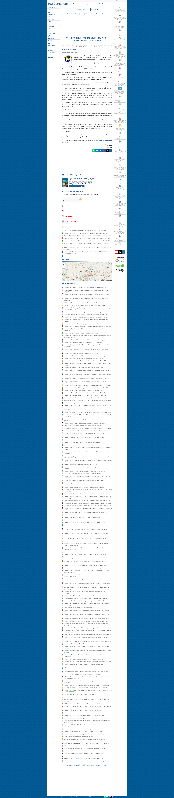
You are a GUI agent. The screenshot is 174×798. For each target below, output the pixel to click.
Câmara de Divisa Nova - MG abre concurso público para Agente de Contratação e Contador (86, 467)
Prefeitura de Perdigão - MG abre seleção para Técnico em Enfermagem (83, 342)
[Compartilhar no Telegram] (97, 150)
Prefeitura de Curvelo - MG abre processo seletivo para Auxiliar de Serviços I (84, 340)
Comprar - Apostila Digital (76, 186)
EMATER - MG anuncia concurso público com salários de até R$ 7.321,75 (83, 473)
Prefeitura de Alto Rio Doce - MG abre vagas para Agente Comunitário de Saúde (85, 601)
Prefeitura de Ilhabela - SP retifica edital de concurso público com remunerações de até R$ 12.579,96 (87, 681)
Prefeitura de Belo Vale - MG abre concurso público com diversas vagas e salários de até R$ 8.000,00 (87, 477)
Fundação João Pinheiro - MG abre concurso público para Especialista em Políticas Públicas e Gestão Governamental (86, 544)
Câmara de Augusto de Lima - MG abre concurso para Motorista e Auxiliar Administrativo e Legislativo (84, 548)
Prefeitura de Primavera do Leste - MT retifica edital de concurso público (83, 731)
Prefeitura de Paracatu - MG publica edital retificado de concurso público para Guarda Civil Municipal (87, 655)
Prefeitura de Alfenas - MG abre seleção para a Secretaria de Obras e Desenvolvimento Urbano (87, 419)
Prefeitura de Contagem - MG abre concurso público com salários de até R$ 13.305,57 (87, 241)
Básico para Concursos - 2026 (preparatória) (81, 178)
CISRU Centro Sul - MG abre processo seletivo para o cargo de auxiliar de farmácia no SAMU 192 (87, 291)
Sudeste (52, 19)
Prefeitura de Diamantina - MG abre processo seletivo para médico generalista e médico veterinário (87, 408)
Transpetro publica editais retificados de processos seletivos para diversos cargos (86, 671)
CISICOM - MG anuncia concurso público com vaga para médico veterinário (84, 480)
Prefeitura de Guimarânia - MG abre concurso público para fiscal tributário (84, 487)
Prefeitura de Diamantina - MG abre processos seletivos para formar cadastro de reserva (88, 412)
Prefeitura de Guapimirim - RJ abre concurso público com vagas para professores (120, 77)
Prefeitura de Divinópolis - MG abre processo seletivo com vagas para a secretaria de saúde (86, 295)
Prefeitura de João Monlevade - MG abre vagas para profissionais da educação (85, 356)
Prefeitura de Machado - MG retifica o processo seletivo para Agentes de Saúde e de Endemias (86, 647)
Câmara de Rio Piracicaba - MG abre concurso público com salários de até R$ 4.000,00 (87, 500)
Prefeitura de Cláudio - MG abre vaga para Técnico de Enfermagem (82, 442)
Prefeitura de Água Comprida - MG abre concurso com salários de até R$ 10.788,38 (86, 621)
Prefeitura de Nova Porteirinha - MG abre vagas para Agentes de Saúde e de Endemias (87, 628)
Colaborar (52, 54)
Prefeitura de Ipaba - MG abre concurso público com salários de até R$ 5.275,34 (85, 512)
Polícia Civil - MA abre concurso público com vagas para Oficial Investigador (84, 753)
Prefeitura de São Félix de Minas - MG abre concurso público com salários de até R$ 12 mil (87, 611)
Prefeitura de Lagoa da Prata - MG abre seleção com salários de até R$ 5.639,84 (85, 361)
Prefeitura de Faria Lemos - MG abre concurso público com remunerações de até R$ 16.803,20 (86, 615)
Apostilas (52, 9)
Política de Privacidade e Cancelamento (69, 796)
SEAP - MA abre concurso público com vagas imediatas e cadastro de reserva (84, 751)
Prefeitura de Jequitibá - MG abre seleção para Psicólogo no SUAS (81, 353)
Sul (51, 21)
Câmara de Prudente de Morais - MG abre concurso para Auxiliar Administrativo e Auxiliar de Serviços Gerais (86, 252)
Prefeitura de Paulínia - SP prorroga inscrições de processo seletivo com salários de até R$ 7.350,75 (88, 691)
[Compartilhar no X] (107, 150)
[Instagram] (112, 797)
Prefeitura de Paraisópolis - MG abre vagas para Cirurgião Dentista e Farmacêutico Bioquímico (86, 299)
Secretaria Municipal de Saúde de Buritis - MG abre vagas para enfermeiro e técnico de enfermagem (87, 345)
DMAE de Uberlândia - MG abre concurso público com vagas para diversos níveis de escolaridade (86, 588)
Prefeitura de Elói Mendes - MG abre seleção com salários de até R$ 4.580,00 (84, 471)
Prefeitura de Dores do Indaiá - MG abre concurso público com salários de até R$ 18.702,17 (85, 530)
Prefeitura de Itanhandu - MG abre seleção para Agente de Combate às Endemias (86, 430)
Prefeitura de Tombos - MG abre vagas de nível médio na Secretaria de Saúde (84, 437)
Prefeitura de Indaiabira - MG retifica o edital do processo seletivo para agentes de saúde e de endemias (88, 452)
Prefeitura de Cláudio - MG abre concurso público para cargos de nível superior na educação (86, 624)
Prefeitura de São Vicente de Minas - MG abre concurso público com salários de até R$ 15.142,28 (87, 434)
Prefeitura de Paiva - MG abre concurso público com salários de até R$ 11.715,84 (85, 393)
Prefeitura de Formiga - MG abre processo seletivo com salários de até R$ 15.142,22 (86, 403)
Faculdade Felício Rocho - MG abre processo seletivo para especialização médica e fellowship (86, 244)
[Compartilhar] (110, 150)
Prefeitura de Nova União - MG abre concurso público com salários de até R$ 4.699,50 (87, 256)
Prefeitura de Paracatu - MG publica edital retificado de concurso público (83, 659)
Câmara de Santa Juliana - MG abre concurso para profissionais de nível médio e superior (88, 596)
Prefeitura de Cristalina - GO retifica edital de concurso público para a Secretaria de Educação (86, 725)
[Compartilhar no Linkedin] (100, 150)
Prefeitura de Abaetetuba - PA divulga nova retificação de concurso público (86, 734)
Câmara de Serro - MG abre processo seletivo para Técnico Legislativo (82, 398)
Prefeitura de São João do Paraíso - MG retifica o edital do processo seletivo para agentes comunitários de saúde (88, 456)
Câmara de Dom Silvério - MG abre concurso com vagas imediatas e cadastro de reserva (87, 503)
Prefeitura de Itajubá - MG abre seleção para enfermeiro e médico (81, 324)
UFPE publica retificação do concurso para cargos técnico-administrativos (84, 758)
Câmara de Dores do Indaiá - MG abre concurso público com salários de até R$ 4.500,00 (87, 428)
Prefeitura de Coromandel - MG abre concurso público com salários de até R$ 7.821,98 (87, 515)
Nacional (52, 16)
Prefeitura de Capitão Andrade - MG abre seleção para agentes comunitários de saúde (87, 440)
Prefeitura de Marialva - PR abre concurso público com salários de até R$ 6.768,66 (86, 713)
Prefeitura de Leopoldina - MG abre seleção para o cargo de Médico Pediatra (84, 390)
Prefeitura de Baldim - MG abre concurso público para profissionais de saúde (85, 395)
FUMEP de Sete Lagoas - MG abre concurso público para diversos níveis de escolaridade (87, 238)
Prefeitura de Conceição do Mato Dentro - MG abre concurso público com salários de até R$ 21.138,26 (87, 415)
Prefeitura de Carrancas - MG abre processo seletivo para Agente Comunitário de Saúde (87, 641)
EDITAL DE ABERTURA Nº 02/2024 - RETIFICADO (77, 211)
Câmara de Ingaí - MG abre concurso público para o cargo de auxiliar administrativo (86, 598)
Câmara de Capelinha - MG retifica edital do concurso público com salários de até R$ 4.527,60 (86, 483)
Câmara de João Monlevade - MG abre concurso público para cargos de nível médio (86, 494)
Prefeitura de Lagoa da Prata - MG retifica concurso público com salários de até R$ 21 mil (88, 661)
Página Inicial (53, 7)
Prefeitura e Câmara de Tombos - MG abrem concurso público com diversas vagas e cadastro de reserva (86, 638)
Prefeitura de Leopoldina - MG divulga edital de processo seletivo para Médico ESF (86, 388)
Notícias (52, 12)
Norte (51, 24)
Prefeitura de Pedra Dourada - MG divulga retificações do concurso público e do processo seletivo (88, 509)
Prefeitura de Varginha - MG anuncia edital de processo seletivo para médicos (85, 287)
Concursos (52, 14)
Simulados (52, 45)
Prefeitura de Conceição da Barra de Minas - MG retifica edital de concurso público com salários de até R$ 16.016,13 (87, 557)
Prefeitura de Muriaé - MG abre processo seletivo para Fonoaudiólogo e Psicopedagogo (87, 385)
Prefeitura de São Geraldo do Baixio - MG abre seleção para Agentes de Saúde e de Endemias (86, 350)
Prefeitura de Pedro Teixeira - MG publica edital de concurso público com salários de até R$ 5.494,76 (88, 461)
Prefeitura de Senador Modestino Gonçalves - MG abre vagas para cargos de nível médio (87, 505)
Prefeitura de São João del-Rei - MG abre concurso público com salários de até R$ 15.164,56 (85, 382)
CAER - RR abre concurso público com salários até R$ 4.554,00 (80, 736)
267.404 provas (102, 4)
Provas (51, 47)
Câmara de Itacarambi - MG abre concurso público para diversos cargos (83, 536)
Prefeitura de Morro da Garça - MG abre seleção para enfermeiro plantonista (84, 358)
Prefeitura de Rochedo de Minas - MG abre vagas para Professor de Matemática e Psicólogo (86, 320)
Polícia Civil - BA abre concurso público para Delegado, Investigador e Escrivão (85, 748)
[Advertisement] (76, 25)
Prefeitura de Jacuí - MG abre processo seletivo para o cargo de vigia (82, 333)
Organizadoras (53, 52)
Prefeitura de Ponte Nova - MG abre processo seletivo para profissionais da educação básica (87, 584)
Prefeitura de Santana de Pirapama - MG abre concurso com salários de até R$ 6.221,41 (87, 405)
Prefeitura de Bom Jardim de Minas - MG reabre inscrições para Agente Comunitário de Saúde (87, 651)
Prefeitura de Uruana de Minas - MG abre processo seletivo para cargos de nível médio (87, 568)
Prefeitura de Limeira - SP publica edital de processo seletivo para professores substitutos (120, 48)
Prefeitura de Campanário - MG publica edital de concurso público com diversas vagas (87, 520)
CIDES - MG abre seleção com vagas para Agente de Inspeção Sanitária (83, 425)
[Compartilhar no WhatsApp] (93, 150)
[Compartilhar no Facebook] (104, 150)
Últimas (52, 31)
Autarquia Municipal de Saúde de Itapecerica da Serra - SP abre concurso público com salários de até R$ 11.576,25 (87, 677)
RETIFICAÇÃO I (69, 216)
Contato (52, 57)
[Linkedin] (108, 797)
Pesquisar (95, 9)
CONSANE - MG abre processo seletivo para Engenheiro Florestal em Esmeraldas (85, 230)
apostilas (89, 4)
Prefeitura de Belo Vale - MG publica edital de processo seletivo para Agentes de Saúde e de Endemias (87, 497)
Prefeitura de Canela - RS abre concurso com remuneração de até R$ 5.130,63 (84, 715)
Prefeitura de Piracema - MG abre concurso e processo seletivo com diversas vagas (86, 317)
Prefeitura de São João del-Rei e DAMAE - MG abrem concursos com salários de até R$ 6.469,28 (87, 364)
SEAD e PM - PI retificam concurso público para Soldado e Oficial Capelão (85, 761)
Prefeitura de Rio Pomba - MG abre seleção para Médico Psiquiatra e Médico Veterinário (87, 326)
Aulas (51, 50)
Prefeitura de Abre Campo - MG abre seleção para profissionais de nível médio (85, 554)
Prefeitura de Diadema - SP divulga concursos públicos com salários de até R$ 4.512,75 (87, 687)
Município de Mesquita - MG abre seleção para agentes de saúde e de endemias (85, 552)
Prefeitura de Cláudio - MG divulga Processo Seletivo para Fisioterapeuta (83, 664)
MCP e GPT (52, 33)
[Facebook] (109, 797)
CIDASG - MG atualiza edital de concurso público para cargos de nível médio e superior (87, 634)
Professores (53, 35)
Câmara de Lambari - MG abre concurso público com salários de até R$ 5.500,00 (85, 314)
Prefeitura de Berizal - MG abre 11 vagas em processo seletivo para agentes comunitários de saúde (88, 448)
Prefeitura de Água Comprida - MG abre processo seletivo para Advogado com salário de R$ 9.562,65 (88, 329)
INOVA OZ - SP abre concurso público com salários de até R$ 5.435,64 (82, 674)
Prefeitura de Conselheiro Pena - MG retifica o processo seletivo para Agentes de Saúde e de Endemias (87, 604)
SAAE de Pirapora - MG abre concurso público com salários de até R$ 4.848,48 (85, 312)
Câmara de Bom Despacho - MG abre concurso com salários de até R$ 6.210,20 (85, 538)
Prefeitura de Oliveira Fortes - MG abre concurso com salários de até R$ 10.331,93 (86, 533)
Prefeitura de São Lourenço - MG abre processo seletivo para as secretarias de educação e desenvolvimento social (87, 308)
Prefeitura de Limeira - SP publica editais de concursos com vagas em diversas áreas (86, 685)
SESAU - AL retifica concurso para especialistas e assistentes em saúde (83, 746)
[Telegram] (106, 797)
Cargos (52, 38)
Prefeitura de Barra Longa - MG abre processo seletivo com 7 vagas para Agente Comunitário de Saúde (85, 575)
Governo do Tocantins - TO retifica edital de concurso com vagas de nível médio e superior (85, 740)
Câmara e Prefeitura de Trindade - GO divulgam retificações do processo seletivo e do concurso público (87, 721)
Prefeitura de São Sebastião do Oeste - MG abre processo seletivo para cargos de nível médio (87, 525)
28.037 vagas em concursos (77, 4)
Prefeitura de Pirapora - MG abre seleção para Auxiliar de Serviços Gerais (83, 367)
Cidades (52, 40)
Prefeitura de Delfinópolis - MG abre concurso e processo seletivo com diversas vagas (86, 618)
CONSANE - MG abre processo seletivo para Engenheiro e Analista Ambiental (84, 305)
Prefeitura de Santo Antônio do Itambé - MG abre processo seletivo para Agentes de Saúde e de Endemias (86, 571)
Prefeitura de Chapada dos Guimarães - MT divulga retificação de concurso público (86, 729)
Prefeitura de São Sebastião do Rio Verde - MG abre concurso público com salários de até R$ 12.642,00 (88, 490)
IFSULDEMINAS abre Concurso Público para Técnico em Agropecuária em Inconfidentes (87, 400)
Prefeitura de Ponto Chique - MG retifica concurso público (79, 644)
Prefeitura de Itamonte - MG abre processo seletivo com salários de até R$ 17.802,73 (86, 378)
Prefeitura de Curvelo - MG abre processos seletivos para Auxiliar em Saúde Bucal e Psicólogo (86, 371)
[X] (111, 797)
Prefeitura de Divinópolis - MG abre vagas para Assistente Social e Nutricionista (85, 423)
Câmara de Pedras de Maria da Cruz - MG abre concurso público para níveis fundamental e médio (84, 562)
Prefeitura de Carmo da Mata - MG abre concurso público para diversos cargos (85, 522)
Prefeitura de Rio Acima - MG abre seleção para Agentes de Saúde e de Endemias (85, 233)
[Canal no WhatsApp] (105, 797)
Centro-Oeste (53, 28)
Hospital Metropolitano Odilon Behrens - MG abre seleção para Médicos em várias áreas (87, 235)
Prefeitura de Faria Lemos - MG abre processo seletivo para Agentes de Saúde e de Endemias (86, 592)
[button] (63, 264)
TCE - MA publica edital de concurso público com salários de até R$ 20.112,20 (85, 756)
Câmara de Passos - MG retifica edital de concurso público (79, 607)
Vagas (51, 43)
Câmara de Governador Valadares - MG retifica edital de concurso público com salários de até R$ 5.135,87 (87, 631)
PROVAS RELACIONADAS (71, 221)
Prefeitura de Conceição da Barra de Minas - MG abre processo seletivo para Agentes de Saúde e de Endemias (87, 336)
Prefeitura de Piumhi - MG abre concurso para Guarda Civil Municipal (82, 517)
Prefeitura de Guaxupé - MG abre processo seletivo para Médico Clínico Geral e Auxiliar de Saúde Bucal (87, 375)
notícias (95, 4)
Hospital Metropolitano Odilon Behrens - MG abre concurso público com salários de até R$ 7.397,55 (87, 248)
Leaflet (97, 280)
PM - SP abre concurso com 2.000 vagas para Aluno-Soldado (80, 694)
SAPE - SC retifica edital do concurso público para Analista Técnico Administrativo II (86, 718)
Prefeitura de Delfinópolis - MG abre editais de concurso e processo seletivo (84, 445)
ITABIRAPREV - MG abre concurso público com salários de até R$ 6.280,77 (83, 541)
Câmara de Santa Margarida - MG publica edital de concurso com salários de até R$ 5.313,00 (86, 579)
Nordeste (52, 26)
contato (110, 4)
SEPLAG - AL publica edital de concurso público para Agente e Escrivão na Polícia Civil (87, 743)
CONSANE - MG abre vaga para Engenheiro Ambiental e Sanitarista (82, 303)
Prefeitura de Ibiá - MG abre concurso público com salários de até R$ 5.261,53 (85, 565)
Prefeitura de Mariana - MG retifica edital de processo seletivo (80, 464)
